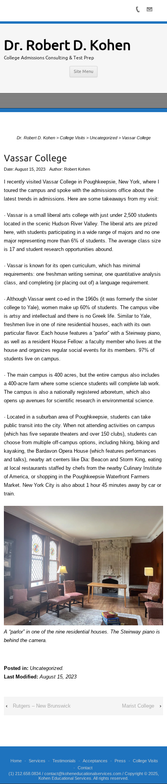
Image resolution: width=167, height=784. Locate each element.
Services (37, 760)
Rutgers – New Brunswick (42, 706)
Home (16, 760)
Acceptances (95, 760)
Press (120, 760)
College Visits (145, 760)
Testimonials (64, 760)
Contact (85, 767)
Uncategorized (46, 668)
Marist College (138, 706)
